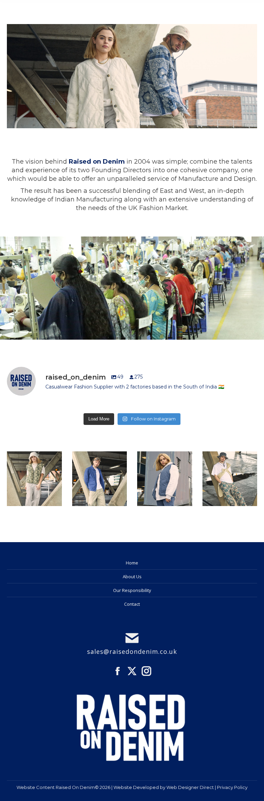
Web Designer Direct (190, 787)
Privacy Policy (232, 787)
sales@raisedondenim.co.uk (132, 651)
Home (132, 563)
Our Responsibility (132, 590)
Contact (132, 604)
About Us (132, 576)
